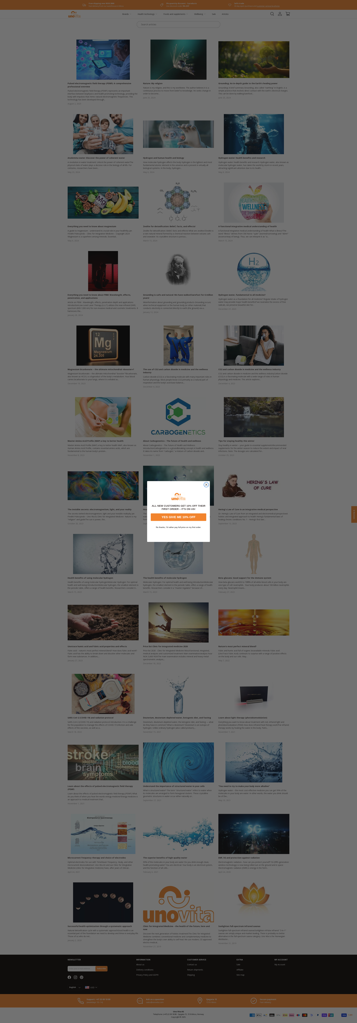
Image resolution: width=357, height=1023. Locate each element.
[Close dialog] (206, 484)
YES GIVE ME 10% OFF (178, 517)
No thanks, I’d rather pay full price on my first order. (178, 527)
